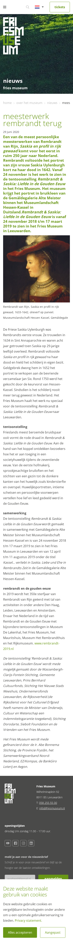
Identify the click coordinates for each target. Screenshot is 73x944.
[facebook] (15, 843)
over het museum (29, 103)
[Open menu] (4, 7)
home (7, 103)
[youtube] (8, 843)
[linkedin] (31, 843)
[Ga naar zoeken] (28, 7)
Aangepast (53, 932)
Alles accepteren (20, 932)
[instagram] (23, 843)
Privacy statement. (28, 920)
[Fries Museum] (13, 36)
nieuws (52, 103)
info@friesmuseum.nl (52, 808)
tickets (60, 7)
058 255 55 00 (48, 803)
